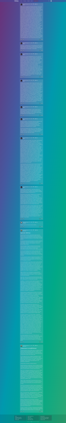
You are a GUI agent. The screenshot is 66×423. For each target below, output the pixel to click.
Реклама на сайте (42, 419)
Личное (37, 53)
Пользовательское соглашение (44, 417)
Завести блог (29, 417)
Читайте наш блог (30, 418)
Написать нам (17, 419)
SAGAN (24, 43)
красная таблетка (25, 233)
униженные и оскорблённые (28, 348)
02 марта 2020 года (25, 53)
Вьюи (31, 421)
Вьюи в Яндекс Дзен (30, 419)
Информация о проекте (18, 417)
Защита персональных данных (44, 418)
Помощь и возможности (18, 418)
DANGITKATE (24, 346)
